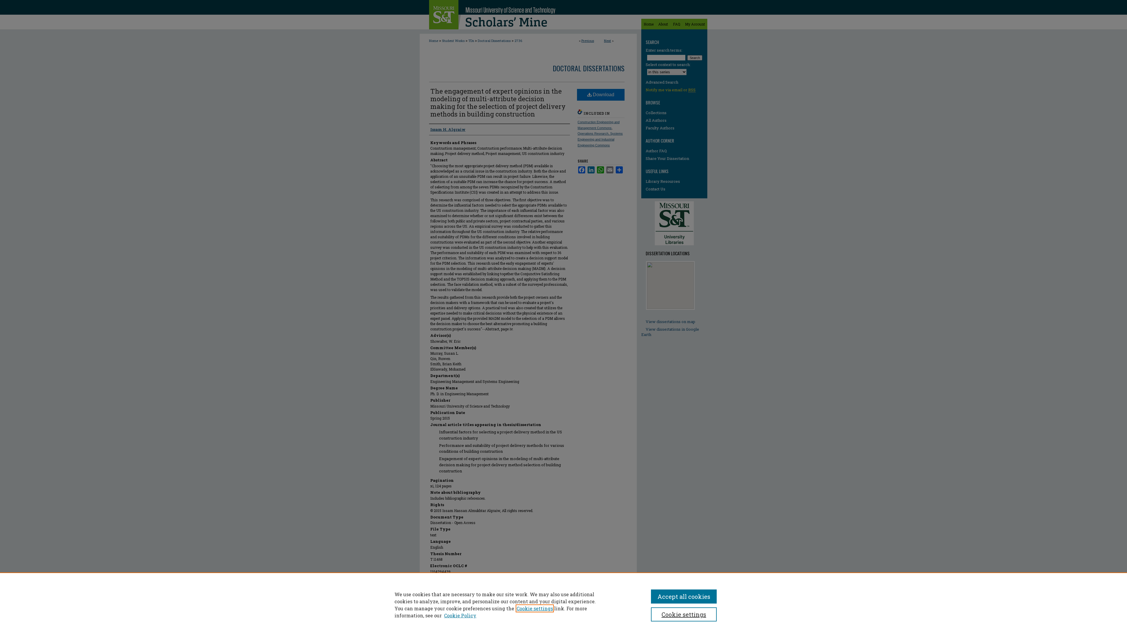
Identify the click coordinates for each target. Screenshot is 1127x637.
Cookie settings (535, 608)
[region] (563, 604)
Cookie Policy (460, 615)
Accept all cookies (683, 596)
